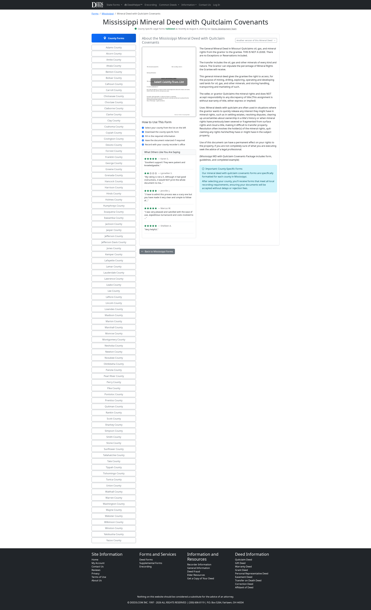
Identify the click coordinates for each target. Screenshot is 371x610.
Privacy (95, 573)
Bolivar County (114, 78)
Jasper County (113, 230)
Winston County (114, 528)
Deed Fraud (193, 571)
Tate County (113, 461)
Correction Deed (244, 584)
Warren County (114, 497)
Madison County (114, 315)
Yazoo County (113, 540)
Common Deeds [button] (168, 4)
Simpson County (114, 430)
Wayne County (114, 509)
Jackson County (113, 224)
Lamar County (113, 266)
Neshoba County (114, 345)
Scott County (114, 418)
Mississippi (108, 13)
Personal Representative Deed (251, 573)
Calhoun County (114, 84)
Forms (95, 13)
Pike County (113, 388)
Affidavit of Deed (244, 587)
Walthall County (113, 491)
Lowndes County (114, 309)
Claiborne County (113, 108)
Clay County (113, 120)
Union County (113, 485)
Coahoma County (113, 126)
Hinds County (113, 193)
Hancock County (114, 181)
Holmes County (113, 199)
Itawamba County (113, 217)
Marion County (114, 321)
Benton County (114, 71)
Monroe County (113, 333)
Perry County (114, 382)
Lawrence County (113, 278)
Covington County (114, 138)
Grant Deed (241, 570)
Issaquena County (114, 211)
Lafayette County (113, 260)
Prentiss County (113, 400)
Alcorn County (114, 53)
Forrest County (114, 151)
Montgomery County (113, 339)
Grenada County (114, 175)
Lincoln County (114, 303)
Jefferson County (114, 236)
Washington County (114, 503)
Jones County (114, 248)
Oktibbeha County (114, 363)
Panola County (114, 370)
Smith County (113, 436)
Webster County (114, 516)
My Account (98, 563)
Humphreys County (113, 205)
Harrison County (114, 187)
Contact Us (205, 4)
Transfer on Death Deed (248, 580)
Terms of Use (99, 577)
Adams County (114, 47)
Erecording (151, 4)
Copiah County (114, 132)
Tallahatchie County (113, 455)
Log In (216, 4)
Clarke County (113, 114)
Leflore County (114, 297)
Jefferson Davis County (113, 242)
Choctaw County (114, 102)
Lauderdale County (113, 272)
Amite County (113, 59)
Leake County (113, 284)
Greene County (114, 169)
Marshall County (114, 327)
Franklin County (113, 157)
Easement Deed (243, 577)
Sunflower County (114, 449)
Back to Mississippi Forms (159, 251)
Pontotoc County (113, 394)
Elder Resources (196, 575)
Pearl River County (114, 376)
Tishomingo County (113, 473)
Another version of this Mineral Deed (255, 40)
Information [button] (188, 4)
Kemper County (113, 254)
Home (95, 559)
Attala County (113, 65)
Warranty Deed (243, 566)
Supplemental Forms (150, 563)
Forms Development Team (224, 28)
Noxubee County (114, 357)
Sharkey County (113, 424)
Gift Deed (240, 563)
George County (114, 163)
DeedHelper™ (134, 4)
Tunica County (114, 479)
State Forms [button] (113, 4)
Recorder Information (199, 564)
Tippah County (114, 467)
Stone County (113, 443)
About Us (97, 580)
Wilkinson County (113, 522)
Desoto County (114, 144)
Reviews (96, 570)
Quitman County (114, 406)
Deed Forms (146, 559)
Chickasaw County (114, 96)
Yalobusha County (114, 534)
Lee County (114, 290)
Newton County (113, 351)
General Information (198, 568)
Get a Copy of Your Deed (200, 578)
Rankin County (114, 412)
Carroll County (114, 90)
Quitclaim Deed (243, 559)
